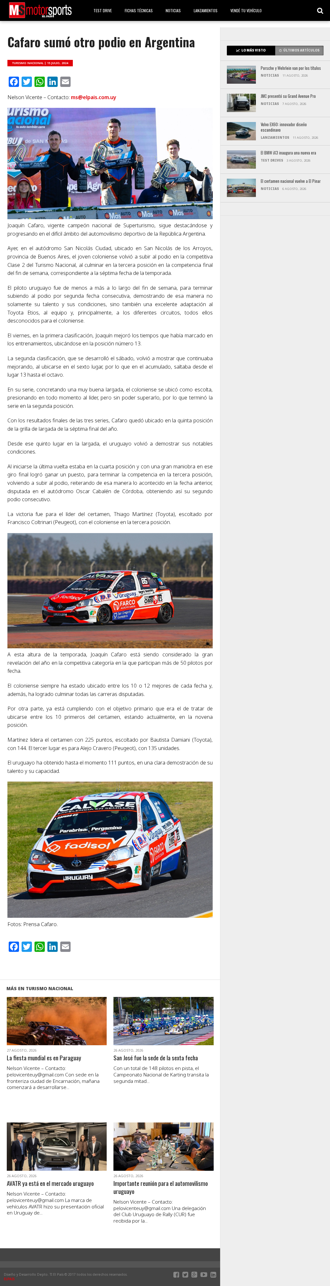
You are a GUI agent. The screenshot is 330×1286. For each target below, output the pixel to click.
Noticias (173, 10)
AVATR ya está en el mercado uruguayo (50, 1183)
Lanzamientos (206, 10)
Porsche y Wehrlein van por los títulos (291, 68)
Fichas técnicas (139, 10)
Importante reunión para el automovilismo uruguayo (160, 1187)
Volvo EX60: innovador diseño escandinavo (284, 127)
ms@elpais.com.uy (93, 97)
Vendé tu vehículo (246, 10)
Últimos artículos (301, 50)
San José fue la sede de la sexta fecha (155, 1058)
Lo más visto (253, 50)
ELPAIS (9, 1279)
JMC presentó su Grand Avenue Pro (288, 96)
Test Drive (102, 10)
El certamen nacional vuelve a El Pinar (291, 181)
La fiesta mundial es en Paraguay (44, 1058)
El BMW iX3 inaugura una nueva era (288, 153)
